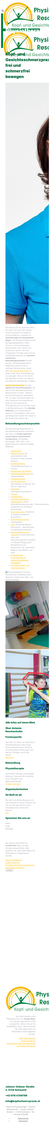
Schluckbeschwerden (20, 519)
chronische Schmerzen (19, 371)
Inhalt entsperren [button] (12, 862)
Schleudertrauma (18, 479)
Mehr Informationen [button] (13, 860)
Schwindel (15, 489)
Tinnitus (14, 494)
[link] (35, 12)
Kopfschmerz (16, 451)
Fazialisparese (17, 497)
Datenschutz (23, 1118)
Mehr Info (9, 757)
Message (9, 829)
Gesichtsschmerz (18, 463)
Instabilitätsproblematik (20, 474)
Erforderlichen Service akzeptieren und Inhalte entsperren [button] (19, 866)
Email (7, 826)
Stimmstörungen (18, 512)
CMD (13, 525)
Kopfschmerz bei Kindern (21, 471)
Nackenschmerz (17, 453)
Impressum (23, 1121)
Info (7, 813)
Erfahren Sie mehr (13, 784)
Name (8, 823)
